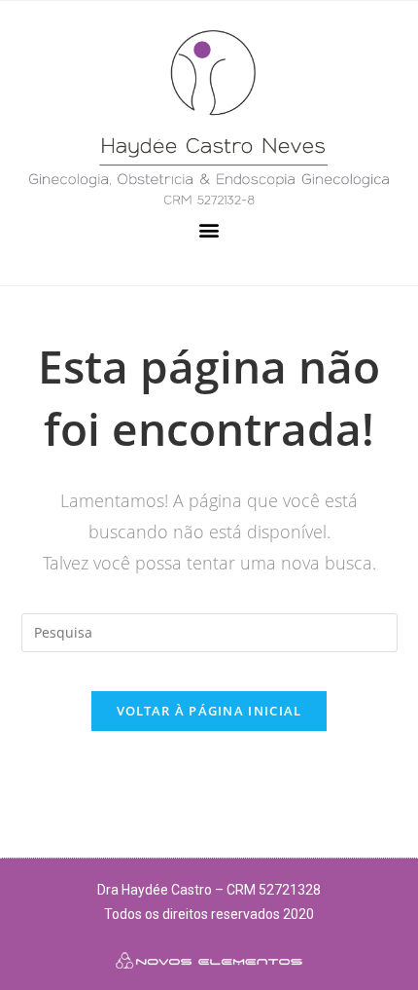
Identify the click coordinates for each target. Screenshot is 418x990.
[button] (209, 230)
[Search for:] (209, 630)
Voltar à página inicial (209, 710)
